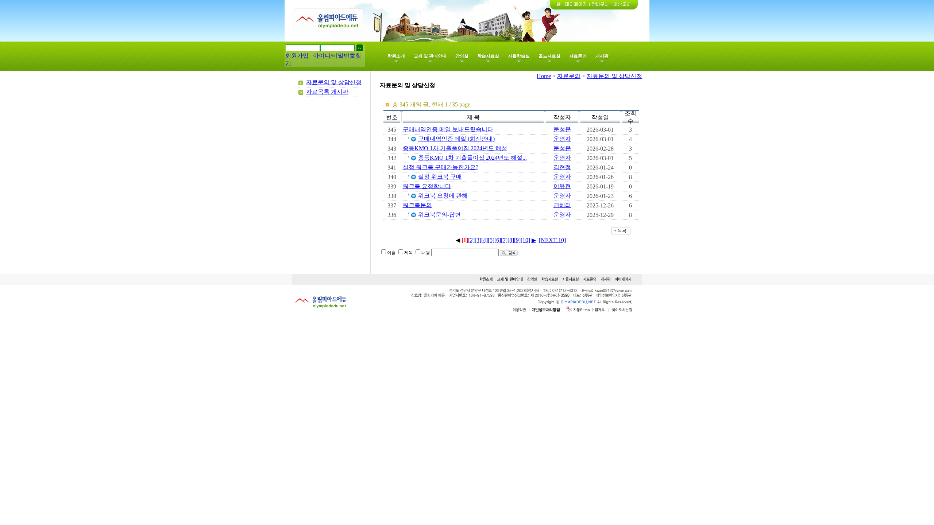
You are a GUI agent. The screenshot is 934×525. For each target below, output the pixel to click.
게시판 (602, 56)
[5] (491, 240)
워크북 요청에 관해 (443, 195)
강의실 (461, 56)
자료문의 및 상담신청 (334, 82)
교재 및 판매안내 (430, 56)
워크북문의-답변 (439, 214)
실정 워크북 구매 (440, 177)
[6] (497, 240)
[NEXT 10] (552, 240)
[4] (484, 240)
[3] (478, 240)
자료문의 (578, 56)
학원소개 (396, 56)
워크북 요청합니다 (427, 186)
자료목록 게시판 (327, 92)
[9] (517, 240)
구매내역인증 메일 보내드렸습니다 (448, 129)
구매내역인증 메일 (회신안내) (456, 139)
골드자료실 (549, 56)
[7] (504, 240)
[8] (510, 240)
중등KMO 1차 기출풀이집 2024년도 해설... (472, 158)
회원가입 (297, 55)
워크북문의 (417, 205)
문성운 (562, 129)
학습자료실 (488, 56)
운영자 (562, 139)
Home (544, 76)
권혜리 (562, 205)
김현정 (562, 167)
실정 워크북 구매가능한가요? (440, 167)
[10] (525, 240)
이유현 (562, 186)
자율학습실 (519, 56)
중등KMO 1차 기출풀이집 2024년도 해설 (455, 148)
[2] (471, 240)
